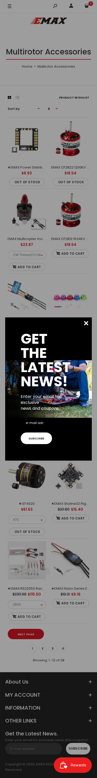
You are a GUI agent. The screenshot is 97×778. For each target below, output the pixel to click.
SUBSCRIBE (36, 438)
